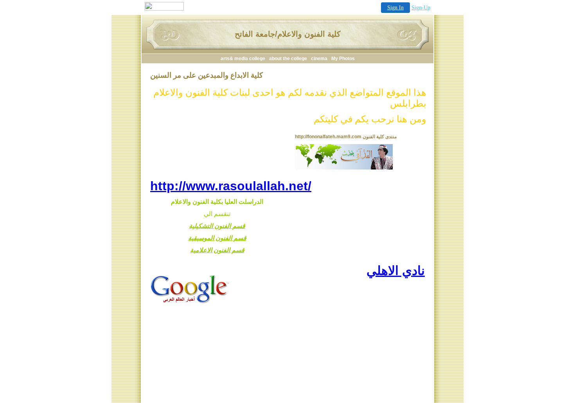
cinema (319, 58)
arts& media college (243, 58)
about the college (288, 58)
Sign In (395, 8)
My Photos (343, 58)
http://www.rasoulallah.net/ (230, 186)
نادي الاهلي (396, 271)
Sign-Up (420, 8)
